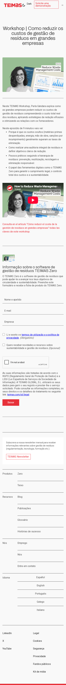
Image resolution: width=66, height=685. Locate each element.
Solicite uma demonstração (43, 4)
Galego (40, 601)
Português (40, 593)
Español (40, 577)
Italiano (41, 609)
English (41, 585)
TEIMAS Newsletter (18, 456)
